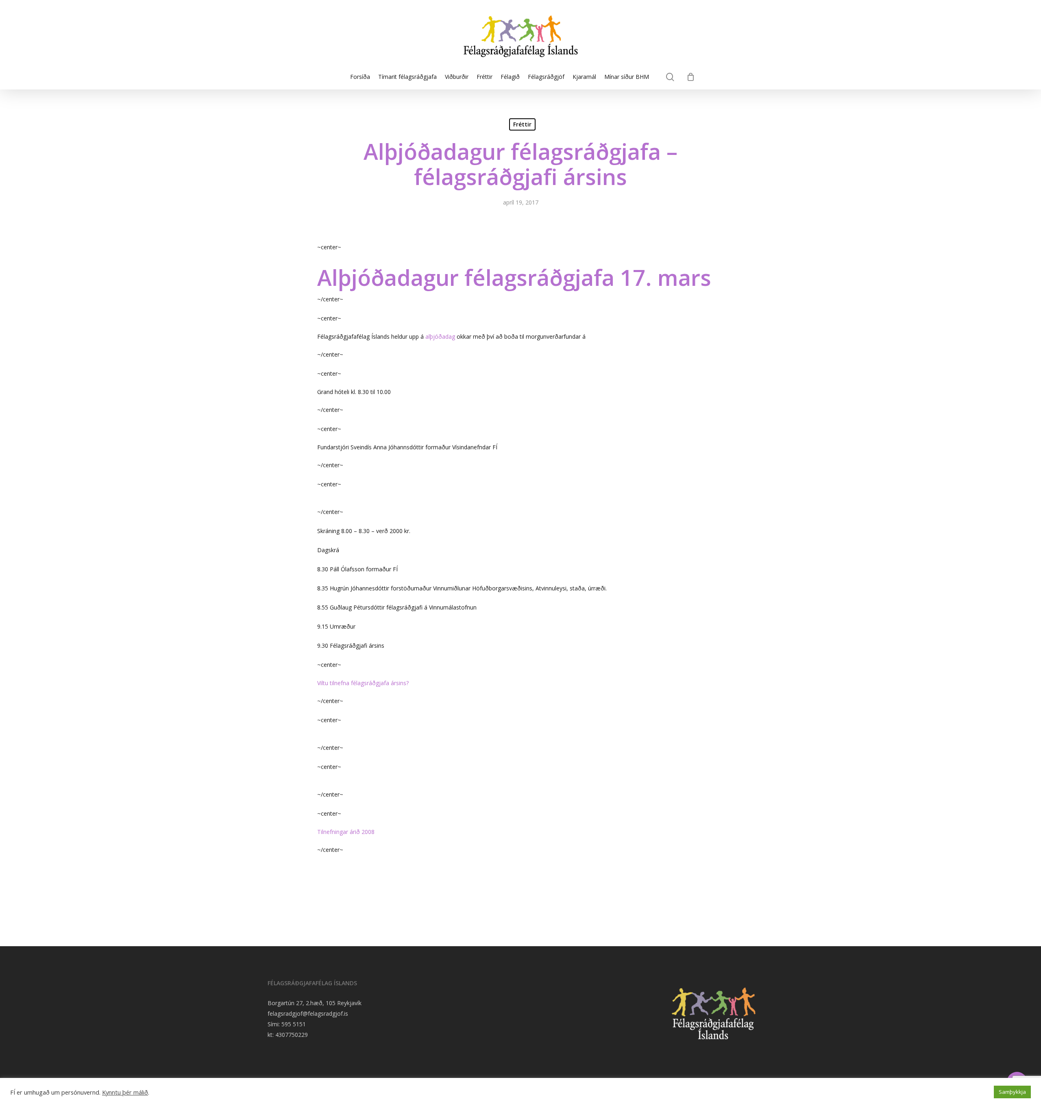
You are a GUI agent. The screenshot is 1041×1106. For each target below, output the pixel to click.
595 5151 (293, 1024)
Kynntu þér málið (125, 1092)
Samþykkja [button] (1012, 1091)
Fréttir (522, 124)
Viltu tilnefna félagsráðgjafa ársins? (363, 683)
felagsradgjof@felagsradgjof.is (308, 1013)
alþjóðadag (440, 336)
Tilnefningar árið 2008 (346, 832)
